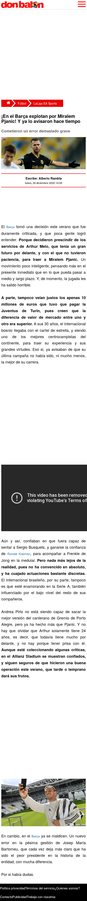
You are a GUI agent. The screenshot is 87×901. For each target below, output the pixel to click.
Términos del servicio (39, 888)
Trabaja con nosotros (41, 896)
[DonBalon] (6, 103)
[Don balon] (38, 4)
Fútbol (22, 103)
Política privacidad (12, 888)
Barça (10, 227)
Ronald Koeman (18, 553)
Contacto (6, 896)
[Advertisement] (43, 55)
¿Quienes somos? (67, 888)
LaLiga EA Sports (45, 103)
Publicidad (19, 896)
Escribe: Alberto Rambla (44, 178)
